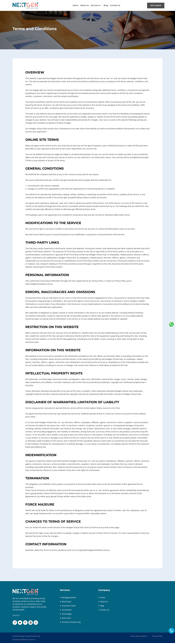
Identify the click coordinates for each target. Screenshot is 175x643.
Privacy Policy (157, 636)
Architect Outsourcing (71, 622)
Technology (66, 614)
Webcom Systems (29, 639)
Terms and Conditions (138, 636)
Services (95, 5)
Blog (106, 5)
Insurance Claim (69, 605)
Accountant (66, 610)
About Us (84, 5)
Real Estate (66, 601)
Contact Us (115, 5)
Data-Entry (66, 618)
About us (16, 615)
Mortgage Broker (69, 597)
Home (75, 5)
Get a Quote (155, 5)
